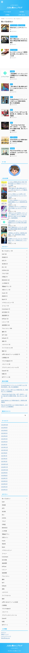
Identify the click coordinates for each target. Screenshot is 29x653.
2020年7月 (4, 478)
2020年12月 (4, 464)
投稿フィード (5, 634)
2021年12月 (4, 447)
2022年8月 (4, 430)
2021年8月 (4, 453)
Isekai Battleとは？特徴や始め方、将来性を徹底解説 (14, 401)
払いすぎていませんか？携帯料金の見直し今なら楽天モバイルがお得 (18, 54)
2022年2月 (4, 441)
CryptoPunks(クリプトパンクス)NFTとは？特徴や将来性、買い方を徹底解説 (18, 101)
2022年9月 (4, 427)
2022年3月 (4, 439)
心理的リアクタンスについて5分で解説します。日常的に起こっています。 (18, 240)
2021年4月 (4, 458)
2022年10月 (4, 425)
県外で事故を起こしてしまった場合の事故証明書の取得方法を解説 (18, 40)
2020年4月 (4, 484)
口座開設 (7, 14)
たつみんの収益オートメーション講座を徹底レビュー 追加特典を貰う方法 (17, 201)
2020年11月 (4, 467)
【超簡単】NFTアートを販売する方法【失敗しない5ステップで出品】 (17, 208)
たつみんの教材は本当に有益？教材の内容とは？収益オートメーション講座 (17, 183)
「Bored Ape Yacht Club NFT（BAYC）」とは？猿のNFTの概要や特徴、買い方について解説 (14, 395)
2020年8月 (4, 475)
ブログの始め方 (7, 11)
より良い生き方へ (14, 648)
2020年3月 (4, 487)
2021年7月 (4, 456)
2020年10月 (4, 470)
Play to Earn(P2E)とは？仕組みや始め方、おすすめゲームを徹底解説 (18, 152)
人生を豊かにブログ (14, 8)
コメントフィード (6, 636)
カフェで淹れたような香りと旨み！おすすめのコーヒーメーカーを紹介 (17, 195)
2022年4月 (4, 436)
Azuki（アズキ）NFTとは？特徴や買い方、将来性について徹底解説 (18, 114)
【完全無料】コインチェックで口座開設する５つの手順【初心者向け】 (18, 75)
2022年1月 (4, 444)
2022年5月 (4, 433)
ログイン (3, 632)
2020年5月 (4, 481)
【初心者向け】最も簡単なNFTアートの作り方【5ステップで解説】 (18, 88)
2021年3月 (4, 461)
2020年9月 (4, 472)
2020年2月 (4, 489)
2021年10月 (4, 450)
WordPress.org (5, 638)
